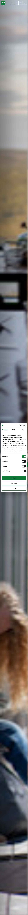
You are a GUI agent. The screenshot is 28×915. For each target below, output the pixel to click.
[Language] (12, 3)
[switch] (24, 461)
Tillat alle (14, 478)
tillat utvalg (14, 483)
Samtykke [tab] (5, 429)
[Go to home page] (3, 3)
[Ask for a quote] (20, 3)
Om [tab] (23, 429)
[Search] (16, 3)
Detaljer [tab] (14, 429)
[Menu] (25, 3)
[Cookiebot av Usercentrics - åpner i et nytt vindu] (19, 425)
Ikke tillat (14, 488)
